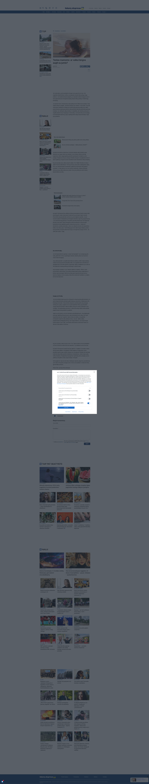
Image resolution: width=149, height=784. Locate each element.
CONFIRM (66, 407)
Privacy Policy (81, 411)
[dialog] (74, 392)
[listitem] (74, 388)
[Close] (95, 372)
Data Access (74, 411)
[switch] (88, 391)
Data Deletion (67, 411)
